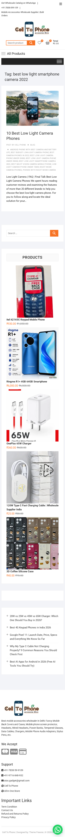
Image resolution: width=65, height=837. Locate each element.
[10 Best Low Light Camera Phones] (32, 108)
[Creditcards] (22, 752)
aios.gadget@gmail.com (17, 780)
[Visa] (14, 752)
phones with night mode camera (39, 170)
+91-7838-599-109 (9, 7)
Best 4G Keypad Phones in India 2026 (30, 627)
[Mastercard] (5, 752)
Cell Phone (20, 145)
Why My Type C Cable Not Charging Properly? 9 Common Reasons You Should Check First (33, 650)
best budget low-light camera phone (30, 152)
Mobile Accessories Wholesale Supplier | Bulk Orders (22, 14)
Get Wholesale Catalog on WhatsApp (18, 3)
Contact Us (7, 810)
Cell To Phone (11, 785)
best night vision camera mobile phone (31, 164)
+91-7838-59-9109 (13, 770)
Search (31, 42)
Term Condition (9, 806)
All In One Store (12, 791)
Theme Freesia (36, 832)
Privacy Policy (8, 817)
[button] (58, 830)
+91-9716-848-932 (13, 775)
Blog (32, 145)
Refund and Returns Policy (15, 813)
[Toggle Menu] (59, 61)
